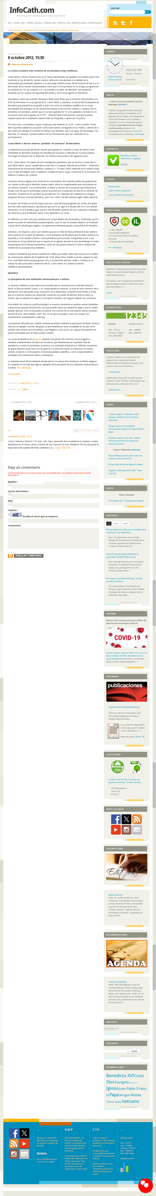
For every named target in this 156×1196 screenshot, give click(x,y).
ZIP (143, 737)
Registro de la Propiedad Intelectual (124, 707)
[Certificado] (117, 773)
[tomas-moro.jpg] (18, 420)
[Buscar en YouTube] (116, 830)
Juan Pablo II (129, 1088)
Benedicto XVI (120, 1075)
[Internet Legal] (137, 227)
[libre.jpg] (53, 420)
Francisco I (133, 1083)
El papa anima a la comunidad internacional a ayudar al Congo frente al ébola (126, 429)
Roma (136, 1095)
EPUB (138, 737)
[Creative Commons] (125, 227)
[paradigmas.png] (76, 420)
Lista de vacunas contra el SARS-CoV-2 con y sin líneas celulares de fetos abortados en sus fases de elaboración (126, 656)
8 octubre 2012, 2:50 (20, 402)
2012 (36, 383)
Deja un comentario (22, 64)
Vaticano (135, 450)
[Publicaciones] (126, 701)
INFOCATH (26, 383)
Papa (114, 1094)
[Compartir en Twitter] (126, 819)
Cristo (139, 1076)
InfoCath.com (31, 10)
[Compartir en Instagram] (126, 830)
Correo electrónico (19, 491)
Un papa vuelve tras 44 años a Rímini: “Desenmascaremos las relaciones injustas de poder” (124, 441)
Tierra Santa (114, 1101)
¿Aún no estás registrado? (119, 190)
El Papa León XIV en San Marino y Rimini (125, 464)
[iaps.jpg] (42, 420)
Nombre (13, 482)
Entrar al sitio (114, 186)
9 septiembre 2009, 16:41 (20, 436)
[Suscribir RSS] (137, 819)
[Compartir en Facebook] (116, 819)
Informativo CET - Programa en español (125, 501)
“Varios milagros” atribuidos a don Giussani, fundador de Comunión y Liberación (43, 30)
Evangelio (122, 1082)
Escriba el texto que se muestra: (40, 516)
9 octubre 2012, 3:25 (87, 402)
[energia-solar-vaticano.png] (30, 420)
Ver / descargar (24, 367)
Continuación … (15, 374)
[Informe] (124, 1171)
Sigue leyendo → (65, 447)
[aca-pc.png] (88, 420)
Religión (125, 1095)
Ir (148, 11)
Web (10, 501)
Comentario (14, 525)
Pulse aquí (139, 134)
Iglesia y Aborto (115, 895)
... (132, 545)
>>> (123, 287)
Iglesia (38, 339)
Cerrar (109, 293)
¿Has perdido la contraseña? (120, 195)
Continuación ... (115, 372)
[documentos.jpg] (65, 420)
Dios (124, 104)
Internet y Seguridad (117, 982)
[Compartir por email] (137, 830)
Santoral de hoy (115, 77)
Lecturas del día (115, 79)
